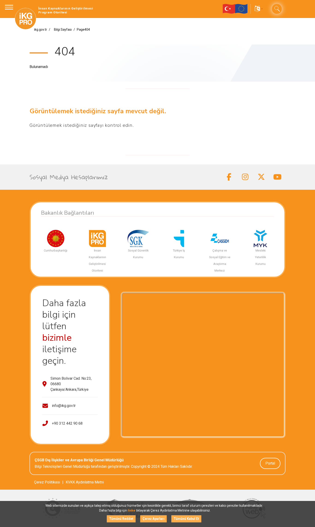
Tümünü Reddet (121, 519)
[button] (258, 9)
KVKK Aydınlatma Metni (85, 482)
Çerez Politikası (47, 482)
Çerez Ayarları (153, 519)
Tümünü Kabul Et (186, 519)
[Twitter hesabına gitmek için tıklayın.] (261, 177)
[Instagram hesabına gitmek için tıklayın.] (245, 177)
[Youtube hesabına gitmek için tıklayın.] (277, 177)
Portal (270, 463)
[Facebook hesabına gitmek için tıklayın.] (229, 177)
